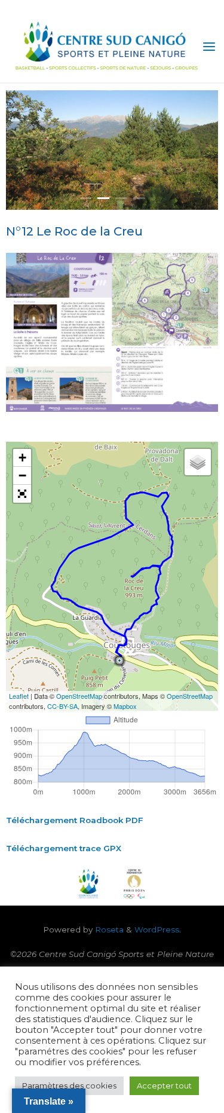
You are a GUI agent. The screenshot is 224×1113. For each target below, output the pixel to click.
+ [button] (22, 457)
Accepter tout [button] (164, 1085)
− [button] (22, 475)
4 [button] (139, 198)
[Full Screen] (22, 494)
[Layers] (198, 462)
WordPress (156, 929)
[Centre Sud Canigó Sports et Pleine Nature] (105, 46)
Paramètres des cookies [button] (69, 1085)
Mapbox (125, 706)
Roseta (108, 929)
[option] (112, 150)
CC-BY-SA (62, 706)
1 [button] (85, 198)
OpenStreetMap (79, 696)
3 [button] (121, 198)
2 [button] (103, 198)
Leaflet (19, 696)
